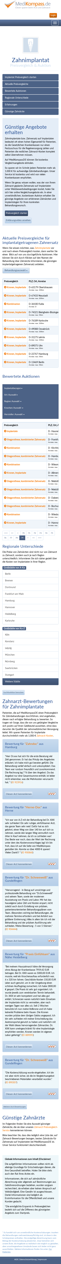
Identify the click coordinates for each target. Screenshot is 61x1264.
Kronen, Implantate (16, 287)
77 (11, 538)
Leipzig (8, 648)
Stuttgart (9, 675)
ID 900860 (27, 853)
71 (29, 533)
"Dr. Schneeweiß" (36, 877)
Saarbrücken (11, 668)
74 (46, 533)
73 (40, 533)
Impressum (42, 1259)
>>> (39, 538)
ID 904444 (11, 929)
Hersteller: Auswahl (13, 414)
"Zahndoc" (31, 744)
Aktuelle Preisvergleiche (16, 84)
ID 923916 (17, 782)
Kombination (13, 304)
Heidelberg (10, 614)
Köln (7, 635)
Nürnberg (10, 661)
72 (35, 533)
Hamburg (9, 601)
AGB (16, 1259)
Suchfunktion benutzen (13, 692)
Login (53, 15)
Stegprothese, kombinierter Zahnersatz (25, 440)
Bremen (9, 581)
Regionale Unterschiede (16, 98)
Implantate (12, 431)
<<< (6, 533)
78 (16, 538)
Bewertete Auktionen (15, 91)
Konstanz (9, 641)
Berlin (8, 574)
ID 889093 (27, 1035)
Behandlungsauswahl (15, 270)
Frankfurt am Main (14, 594)
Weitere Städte (12, 682)
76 (5, 538)
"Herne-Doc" (33, 807)
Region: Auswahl (12, 401)
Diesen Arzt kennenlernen (19, 794)
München (10, 655)
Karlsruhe (9, 621)
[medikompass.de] (30, 4)
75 (52, 533)
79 (22, 538)
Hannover (10, 607)
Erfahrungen (11, 105)
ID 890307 (11, 1082)
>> (33, 538)
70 (23, 533)
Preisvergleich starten (16, 213)
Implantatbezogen (12, 388)
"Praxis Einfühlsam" (37, 954)
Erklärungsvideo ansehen (18, 220)
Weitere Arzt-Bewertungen (14, 1107)
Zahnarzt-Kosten (45, 736)
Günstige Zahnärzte (14, 111)
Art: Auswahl (10, 395)
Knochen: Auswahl (13, 408)
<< (12, 533)
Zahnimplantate (42, 248)
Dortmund (10, 587)
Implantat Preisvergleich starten (20, 77)
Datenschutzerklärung (28, 1259)
